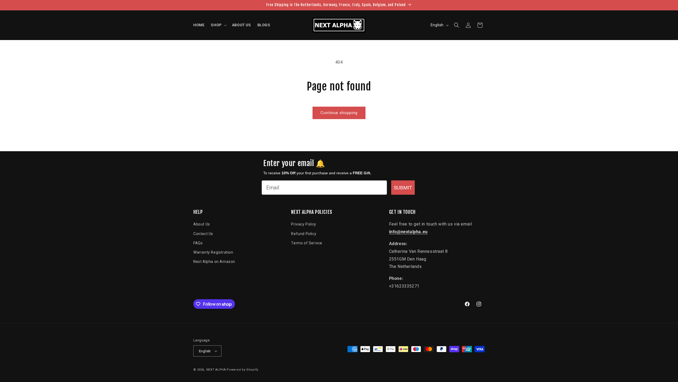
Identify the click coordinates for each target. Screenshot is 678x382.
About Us (201, 224)
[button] (218, 25)
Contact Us (203, 234)
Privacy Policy (303, 224)
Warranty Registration (213, 252)
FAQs (198, 243)
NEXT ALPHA (216, 369)
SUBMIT (403, 188)
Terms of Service (306, 243)
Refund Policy (303, 234)
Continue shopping (339, 112)
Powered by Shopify (242, 369)
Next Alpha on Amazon (214, 261)
